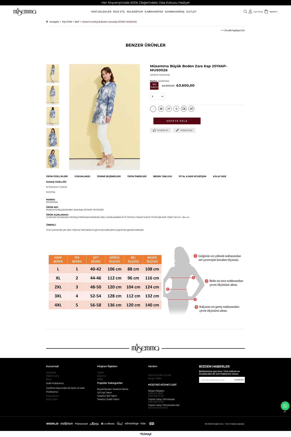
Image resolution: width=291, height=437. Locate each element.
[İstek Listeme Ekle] (161, 109)
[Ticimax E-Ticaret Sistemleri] (146, 434)
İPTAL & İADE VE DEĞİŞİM (192, 176)
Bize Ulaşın (52, 399)
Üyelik (100, 372)
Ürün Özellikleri (57, 176)
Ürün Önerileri (137, 176)
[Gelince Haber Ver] (191, 109)
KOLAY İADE (219, 176)
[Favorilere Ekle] (153, 109)
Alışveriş (101, 376)
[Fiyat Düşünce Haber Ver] (176, 109)
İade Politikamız (55, 383)
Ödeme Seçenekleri (109, 176)
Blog (48, 379)
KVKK (100, 379)
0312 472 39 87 (155, 393)
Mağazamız (52, 396)
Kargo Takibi (154, 378)
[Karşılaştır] (169, 109)
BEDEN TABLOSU (162, 176)
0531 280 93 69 (156, 396)
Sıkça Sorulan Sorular (159, 375)
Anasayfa (51, 372)
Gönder (239, 379)
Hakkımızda (52, 376)
